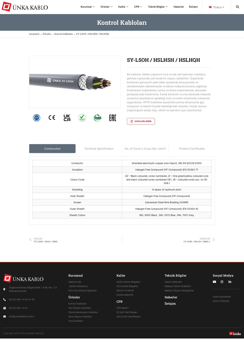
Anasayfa (34, 33)
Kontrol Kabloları (63, 33)
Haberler (179, 6)
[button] (237, 7)
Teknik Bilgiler (156, 6)
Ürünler (105, 6)
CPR (136, 6)
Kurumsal (86, 6)
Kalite (121, 6)
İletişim (193, 6)
